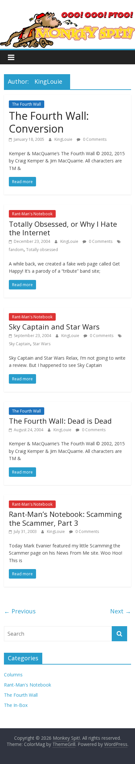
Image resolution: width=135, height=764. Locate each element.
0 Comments (94, 139)
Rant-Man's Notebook (32, 214)
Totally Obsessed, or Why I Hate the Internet (63, 228)
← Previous (20, 611)
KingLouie (63, 139)
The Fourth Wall (26, 104)
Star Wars (41, 344)
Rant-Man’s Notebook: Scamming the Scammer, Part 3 (65, 518)
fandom (16, 249)
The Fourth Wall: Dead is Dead (60, 421)
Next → (120, 611)
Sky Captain (19, 344)
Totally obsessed (42, 249)
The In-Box (16, 705)
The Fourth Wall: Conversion (49, 122)
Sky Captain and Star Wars (54, 326)
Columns (13, 674)
